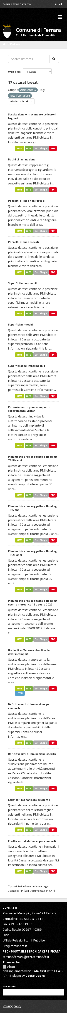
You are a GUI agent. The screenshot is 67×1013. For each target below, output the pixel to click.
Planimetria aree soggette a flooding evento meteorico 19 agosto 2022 (32, 603)
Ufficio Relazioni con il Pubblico (24, 940)
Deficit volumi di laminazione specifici (32, 754)
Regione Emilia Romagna (17, 4)
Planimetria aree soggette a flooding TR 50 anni (32, 458)
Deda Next (38, 971)
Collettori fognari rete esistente (29, 800)
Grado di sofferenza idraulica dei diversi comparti (29, 652)
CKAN (9, 967)
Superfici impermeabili (22, 283)
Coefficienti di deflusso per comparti (32, 841)
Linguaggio (9, 986)
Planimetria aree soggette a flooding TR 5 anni (32, 508)
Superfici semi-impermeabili (26, 366)
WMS (20, 148)
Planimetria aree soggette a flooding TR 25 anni (32, 553)
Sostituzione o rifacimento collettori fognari (32, 116)
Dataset (16, 44)
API (21, 891)
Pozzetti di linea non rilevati (26, 201)
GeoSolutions (35, 975)
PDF (53, 148)
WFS (28, 148)
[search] (54, 59)
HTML (20, 693)
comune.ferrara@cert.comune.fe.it (26, 956)
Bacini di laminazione (21, 159)
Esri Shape (41, 148)
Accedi (59, 4)
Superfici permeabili (21, 324)
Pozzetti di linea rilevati (23, 242)
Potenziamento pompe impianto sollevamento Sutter (29, 409)
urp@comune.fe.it (15, 945)
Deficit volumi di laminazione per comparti (29, 706)
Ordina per (14, 71)
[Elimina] (35, 90)
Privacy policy (12, 1006)
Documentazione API (42, 891)
